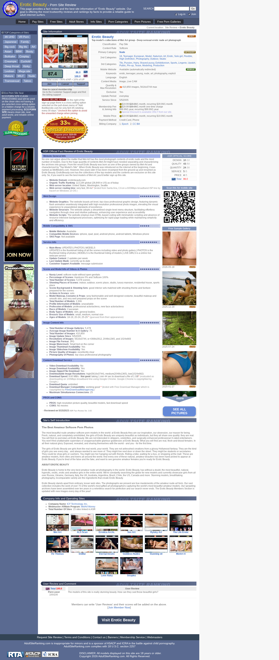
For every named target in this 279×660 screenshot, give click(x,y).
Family (25, 41)
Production (158, 65)
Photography (142, 59)
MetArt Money (88, 506)
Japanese (11, 41)
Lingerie (182, 63)
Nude (31, 75)
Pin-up (130, 65)
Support (81, 84)
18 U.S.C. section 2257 (122, 646)
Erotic (170, 56)
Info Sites (96, 21)
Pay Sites (37, 21)
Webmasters (154, 637)
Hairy (136, 63)
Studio (162, 59)
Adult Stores (76, 21)
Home (22, 21)
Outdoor (154, 59)
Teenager (128, 56)
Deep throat (12, 66)
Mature (9, 75)
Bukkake (10, 56)
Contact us (99, 637)
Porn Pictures (143, 21)
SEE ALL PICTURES (179, 411)
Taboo (27, 80)
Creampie (11, 61)
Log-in (181, 14)
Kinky (26, 66)
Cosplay (24, 56)
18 (120, 56)
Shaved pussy (147, 63)
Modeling (147, 65)
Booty (29, 51)
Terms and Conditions (77, 637)
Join (193, 14)
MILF (21, 75)
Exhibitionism (162, 63)
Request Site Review (49, 637)
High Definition (127, 59)
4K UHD (9, 36)
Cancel (65, 84)
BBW (19, 51)
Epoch (125, 124)
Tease (138, 65)
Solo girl (178, 56)
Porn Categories (118, 21)
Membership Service (132, 637)
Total (178, 179)
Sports (173, 63)
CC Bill (136, 124)
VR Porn (24, 36)
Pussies (128, 63)
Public (122, 65)
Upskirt (191, 63)
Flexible (188, 56)
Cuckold (26, 61)
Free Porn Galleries (169, 21)
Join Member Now (119, 607)
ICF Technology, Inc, (77, 504)
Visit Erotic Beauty (119, 620)
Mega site (24, 71)
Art (33, 46)
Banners (113, 637)
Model (148, 56)
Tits (121, 63)
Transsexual (12, 80)
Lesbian (9, 71)
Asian (8, 51)
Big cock (10, 46)
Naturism (157, 56)
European (139, 56)
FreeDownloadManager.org (79, 389)
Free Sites (56, 21)
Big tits (23, 46)
